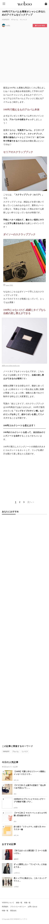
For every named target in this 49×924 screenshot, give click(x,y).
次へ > (30, 502)
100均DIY (6, 751)
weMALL (17, 873)
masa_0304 (9, 285)
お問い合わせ (32, 907)
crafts (8, 26)
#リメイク (23, 20)
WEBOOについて (8, 903)
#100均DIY (6, 20)
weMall (16, 887)
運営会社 (13, 911)
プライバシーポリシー (18, 907)
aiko (15, 794)
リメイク (25, 751)
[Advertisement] (24, 54)
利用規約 (5, 907)
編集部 (16, 859)
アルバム (15, 751)
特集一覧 (27, 903)
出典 (3, 365)
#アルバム (14, 20)
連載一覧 (19, 903)
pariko (16, 808)
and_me (16, 780)
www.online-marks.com (12, 365)
